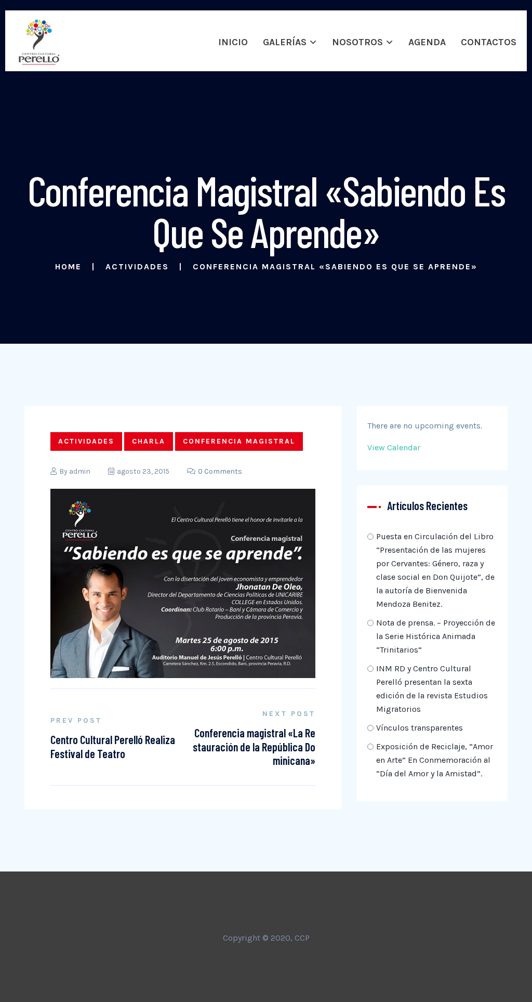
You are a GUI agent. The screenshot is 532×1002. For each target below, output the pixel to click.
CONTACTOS (488, 42)
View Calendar (393, 447)
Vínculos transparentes (419, 728)
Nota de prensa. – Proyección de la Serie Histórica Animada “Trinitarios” (435, 636)
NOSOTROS (357, 42)
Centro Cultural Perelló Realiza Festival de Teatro (112, 746)
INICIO (233, 42)
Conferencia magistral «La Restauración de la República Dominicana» (254, 746)
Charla (148, 441)
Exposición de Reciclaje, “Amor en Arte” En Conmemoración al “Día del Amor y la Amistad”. (434, 759)
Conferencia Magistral (239, 441)
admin (79, 471)
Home (68, 266)
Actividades (137, 266)
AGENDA (427, 42)
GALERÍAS (285, 42)
